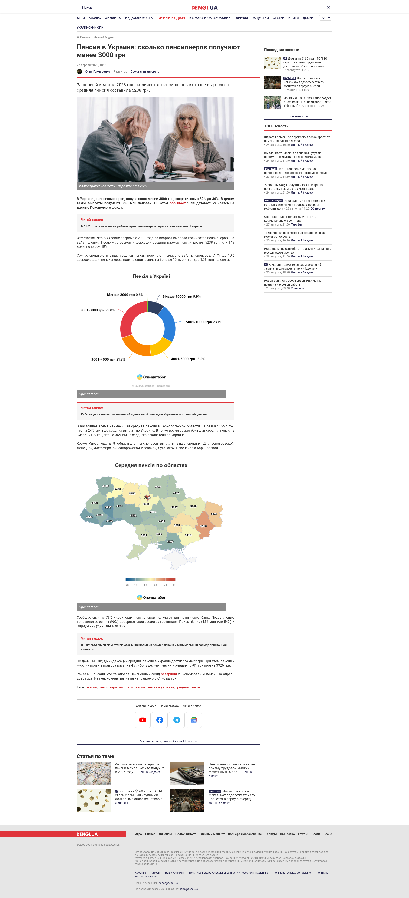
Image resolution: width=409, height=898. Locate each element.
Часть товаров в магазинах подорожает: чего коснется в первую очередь (232, 795)
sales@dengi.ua (189, 889)
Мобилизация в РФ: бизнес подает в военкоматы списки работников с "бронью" (307, 101)
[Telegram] (177, 720)
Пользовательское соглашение (292, 872)
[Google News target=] (194, 720)
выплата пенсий (132, 687)
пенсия (91, 687)
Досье (308, 18)
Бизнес (95, 18)
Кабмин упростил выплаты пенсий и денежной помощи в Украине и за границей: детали (144, 414)
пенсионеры (108, 687)
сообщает (178, 203)
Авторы (155, 872)
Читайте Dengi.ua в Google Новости (168, 741)
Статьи (279, 18)
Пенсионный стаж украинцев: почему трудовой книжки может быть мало (232, 768)
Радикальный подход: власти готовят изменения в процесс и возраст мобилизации (294, 204)
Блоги (293, 18)
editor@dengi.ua (168, 883)
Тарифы (241, 18)
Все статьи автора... (145, 71)
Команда (140, 872)
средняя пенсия (188, 687)
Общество (260, 18)
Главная (85, 37)
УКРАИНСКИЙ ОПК (90, 27)
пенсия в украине (160, 687)
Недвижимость (139, 18)
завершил (169, 674)
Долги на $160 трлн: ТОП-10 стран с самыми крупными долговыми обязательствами (139, 795)
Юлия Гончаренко (97, 71)
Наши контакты (174, 872)
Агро (81, 18)
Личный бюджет (171, 18)
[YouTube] (143, 720)
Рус (323, 18)
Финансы (113, 18)
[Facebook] (160, 720)
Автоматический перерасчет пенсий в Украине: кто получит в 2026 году (139, 768)
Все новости (298, 116)
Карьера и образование (209, 18)
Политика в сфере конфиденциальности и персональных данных (228, 872)
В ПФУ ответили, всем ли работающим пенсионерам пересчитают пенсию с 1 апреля (141, 226)
